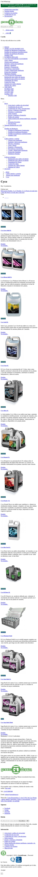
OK (27, 821)
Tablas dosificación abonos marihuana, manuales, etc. (20, 843)
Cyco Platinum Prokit (6, 636)
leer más (8, 788)
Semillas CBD (8, 55)
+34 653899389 (8, 791)
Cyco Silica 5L (4, 410)
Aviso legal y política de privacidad (18, 105)
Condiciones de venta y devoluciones (19, 108)
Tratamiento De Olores (11, 80)
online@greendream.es (11, 794)
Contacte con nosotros (10, 846)
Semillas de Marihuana (11, 128)
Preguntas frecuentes (14, 122)
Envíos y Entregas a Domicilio (17, 110)
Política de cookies (13, 117)
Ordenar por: (4, 189)
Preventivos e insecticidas (11, 69)
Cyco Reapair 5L (5, 457)
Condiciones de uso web (15, 107)
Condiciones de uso (10, 14)
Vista (2, 194)
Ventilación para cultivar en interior (14, 79)
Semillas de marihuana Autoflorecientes (15, 52)
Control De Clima (9, 82)
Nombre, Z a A (21, 191)
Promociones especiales (11, 9)
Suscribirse (22, 821)
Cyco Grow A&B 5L (6, 230)
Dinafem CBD (12, 95)
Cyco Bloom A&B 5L (6, 277)
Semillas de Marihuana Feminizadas (14, 50)
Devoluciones (8, 16)
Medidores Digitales (10, 74)
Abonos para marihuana (11, 62)
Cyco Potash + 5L (5, 500)
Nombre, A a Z (12, 191)
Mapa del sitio (8, 848)
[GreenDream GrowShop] (12, 25)
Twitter (6, 810)
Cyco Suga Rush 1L (6, 679)
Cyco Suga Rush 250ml (7, 722)
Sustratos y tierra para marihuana (13, 64)
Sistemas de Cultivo (10, 85)
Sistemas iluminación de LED (13, 125)
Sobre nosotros (12, 113)
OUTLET (7, 169)
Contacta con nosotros (10, 13)
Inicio (6, 103)
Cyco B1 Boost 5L (5, 592)
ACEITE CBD (8, 92)
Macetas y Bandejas (10, 65)
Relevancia (4, 191)
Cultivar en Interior (9, 157)
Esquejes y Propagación (11, 67)
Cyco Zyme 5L (4, 365)
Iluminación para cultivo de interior (14, 77)
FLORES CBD (9, 89)
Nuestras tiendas (9, 11)
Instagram (7, 813)
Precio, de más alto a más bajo (15, 192)
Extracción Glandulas (10, 72)
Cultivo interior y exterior (11, 138)
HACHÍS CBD (9, 90)
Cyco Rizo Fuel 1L (5, 547)
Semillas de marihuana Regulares (14, 53)
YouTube (7, 811)
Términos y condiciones (15, 112)
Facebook (7, 808)
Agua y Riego (8, 60)
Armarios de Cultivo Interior (12, 84)
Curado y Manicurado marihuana (14, 70)
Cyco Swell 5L (4, 322)
